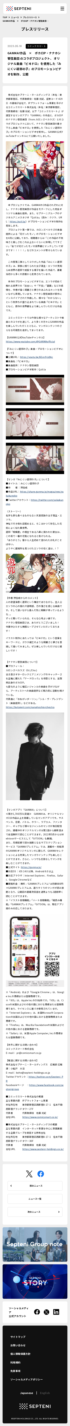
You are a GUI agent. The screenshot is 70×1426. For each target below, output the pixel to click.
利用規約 (15, 1362)
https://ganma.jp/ (31, 867)
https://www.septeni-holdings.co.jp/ (43, 1149)
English (45, 1393)
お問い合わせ (17, 1345)
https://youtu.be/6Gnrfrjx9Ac (36, 357)
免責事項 (15, 1371)
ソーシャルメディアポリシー (26, 1379)
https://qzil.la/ (18, 221)
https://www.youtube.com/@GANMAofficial (30, 341)
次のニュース (34, 1211)
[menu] (62, 8)
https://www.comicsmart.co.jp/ (40, 1117)
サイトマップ (17, 1336)
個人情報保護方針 (20, 1353)
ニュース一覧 (34, 1198)
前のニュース (36, 1185)
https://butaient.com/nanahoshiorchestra (30, 707)
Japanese (26, 1393)
